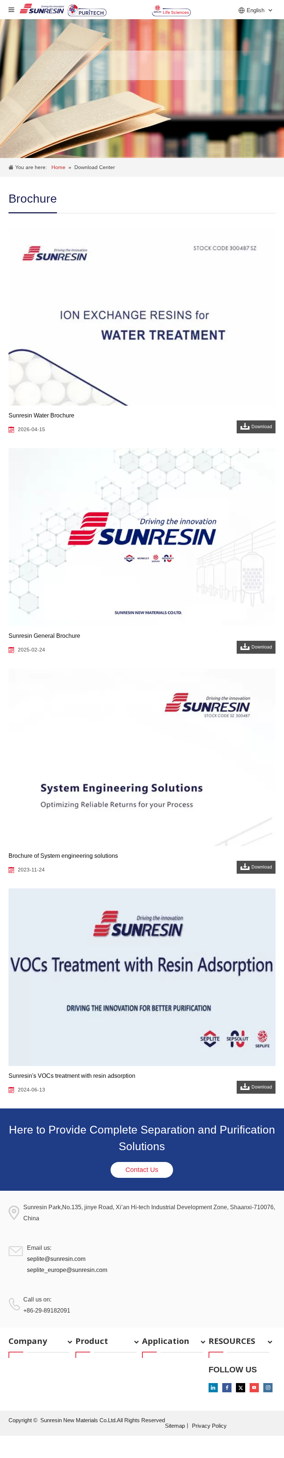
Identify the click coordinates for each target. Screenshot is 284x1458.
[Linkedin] (213, 1387)
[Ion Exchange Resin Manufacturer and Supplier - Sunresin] (42, 9)
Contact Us (141, 1169)
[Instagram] (268, 1387)
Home (58, 167)
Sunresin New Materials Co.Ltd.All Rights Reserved (102, 1420)
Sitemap (175, 1426)
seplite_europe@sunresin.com (67, 1270)
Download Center (94, 167)
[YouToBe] (254, 1387)
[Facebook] (226, 1387)
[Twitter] (240, 1387)
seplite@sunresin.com (56, 1259)
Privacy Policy (209, 1426)
